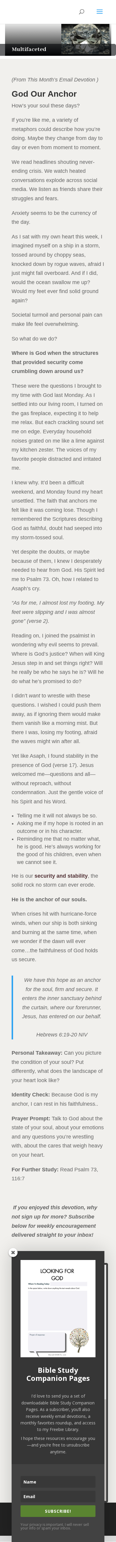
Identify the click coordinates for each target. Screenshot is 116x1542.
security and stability (61, 876)
